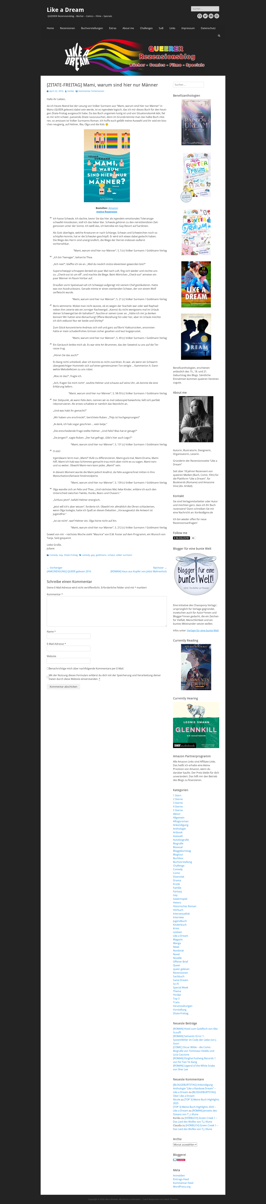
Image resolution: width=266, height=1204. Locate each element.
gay (93, 555)
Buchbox (178, 858)
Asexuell (178, 836)
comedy (86, 555)
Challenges (146, 28)
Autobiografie (181, 839)
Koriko (70, 91)
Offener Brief (180, 961)
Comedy (53, 555)
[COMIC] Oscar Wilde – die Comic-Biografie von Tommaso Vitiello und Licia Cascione (193, 1050)
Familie (177, 887)
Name (51, 631)
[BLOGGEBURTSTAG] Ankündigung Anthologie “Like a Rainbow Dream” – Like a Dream (194, 1088)
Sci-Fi (176, 983)
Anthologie (179, 828)
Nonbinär (178, 950)
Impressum (188, 28)
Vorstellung (179, 1009)
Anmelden (179, 1175)
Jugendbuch (180, 921)
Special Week (180, 987)
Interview (178, 917)
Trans (176, 1002)
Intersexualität (181, 913)
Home (50, 28)
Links (172, 28)
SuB (161, 28)
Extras (112, 28)
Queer (176, 965)
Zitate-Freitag (71, 555)
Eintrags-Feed (181, 1179)
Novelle (177, 958)
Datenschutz (208, 28)
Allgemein (178, 817)
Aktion (176, 814)
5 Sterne (178, 810)
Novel (176, 954)
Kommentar (55, 594)
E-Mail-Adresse (56, 644)
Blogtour (178, 854)
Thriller (177, 995)
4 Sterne (178, 806)
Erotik (176, 884)
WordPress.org (182, 1186)
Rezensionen (67, 28)
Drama (177, 880)
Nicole (176, 1099)
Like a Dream (65, 9)
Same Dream (180, 980)
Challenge (178, 865)
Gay (61, 555)
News (176, 947)
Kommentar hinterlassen (91, 91)
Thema (177, 991)
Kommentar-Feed (183, 1183)
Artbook (177, 832)
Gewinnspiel (180, 899)
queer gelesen (181, 969)
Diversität (178, 876)
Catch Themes (171, 1199)
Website (51, 656)
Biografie (178, 843)
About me (128, 28)
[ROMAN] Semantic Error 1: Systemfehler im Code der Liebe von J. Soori (195, 1039)
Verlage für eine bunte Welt (203, 630)
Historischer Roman (184, 906)
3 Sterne (178, 803)
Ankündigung (180, 825)
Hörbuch (178, 910)
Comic (176, 873)
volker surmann (124, 555)
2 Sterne (178, 799)
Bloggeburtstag (182, 851)
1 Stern (177, 795)
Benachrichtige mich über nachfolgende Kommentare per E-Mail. (86, 668)
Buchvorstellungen (92, 28)
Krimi (176, 928)
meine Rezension (106, 211)
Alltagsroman (181, 821)
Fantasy (177, 891)
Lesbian (177, 932)
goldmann (101, 555)
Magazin (178, 939)
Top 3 (176, 998)
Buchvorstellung (182, 862)
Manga (177, 943)
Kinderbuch (180, 924)
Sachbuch (178, 976)
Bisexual (178, 847)
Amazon (113, 208)
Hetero (177, 902)
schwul (111, 555)
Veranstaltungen (182, 1006)
